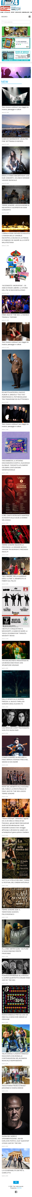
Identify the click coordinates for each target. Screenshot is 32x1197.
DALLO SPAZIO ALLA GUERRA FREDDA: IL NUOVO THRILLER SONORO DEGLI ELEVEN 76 (16, 683)
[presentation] (3, 55)
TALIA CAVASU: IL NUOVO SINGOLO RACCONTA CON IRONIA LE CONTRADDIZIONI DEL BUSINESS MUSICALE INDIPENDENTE (16, 1037)
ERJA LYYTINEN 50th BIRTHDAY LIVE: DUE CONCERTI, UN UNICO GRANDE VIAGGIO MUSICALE (15, 159)
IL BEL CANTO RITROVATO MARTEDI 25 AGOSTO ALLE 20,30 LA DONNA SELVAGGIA (15, 493)
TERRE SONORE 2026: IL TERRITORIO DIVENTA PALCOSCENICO (16, 897)
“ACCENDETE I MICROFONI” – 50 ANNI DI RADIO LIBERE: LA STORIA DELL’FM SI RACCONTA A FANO (16, 265)
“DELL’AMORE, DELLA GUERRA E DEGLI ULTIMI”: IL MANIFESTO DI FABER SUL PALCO (16, 565)
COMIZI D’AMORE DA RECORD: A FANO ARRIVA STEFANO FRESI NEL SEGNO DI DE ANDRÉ (16, 744)
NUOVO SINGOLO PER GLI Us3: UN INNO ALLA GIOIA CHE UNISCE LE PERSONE (15, 998)
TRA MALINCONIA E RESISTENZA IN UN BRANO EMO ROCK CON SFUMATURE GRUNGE (15, 649)
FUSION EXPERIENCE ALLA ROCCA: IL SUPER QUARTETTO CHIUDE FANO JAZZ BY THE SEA (16, 965)
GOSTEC (19, 1188)
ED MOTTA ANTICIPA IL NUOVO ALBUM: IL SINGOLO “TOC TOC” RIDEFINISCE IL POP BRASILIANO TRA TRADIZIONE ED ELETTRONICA (15, 369)
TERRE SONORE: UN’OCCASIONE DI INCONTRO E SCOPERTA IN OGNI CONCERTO (15, 193)
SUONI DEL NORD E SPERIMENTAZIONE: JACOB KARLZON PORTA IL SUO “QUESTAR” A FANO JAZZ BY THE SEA (15, 1112)
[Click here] (16, 32)
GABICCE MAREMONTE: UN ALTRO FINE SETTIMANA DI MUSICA (15, 125)
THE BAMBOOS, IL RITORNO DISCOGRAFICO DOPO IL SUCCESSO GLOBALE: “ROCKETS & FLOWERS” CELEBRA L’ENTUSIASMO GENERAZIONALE (15, 444)
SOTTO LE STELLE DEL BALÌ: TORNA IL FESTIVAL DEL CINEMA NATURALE (16, 857)
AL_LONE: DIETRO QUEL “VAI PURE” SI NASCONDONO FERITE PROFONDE (16, 932)
